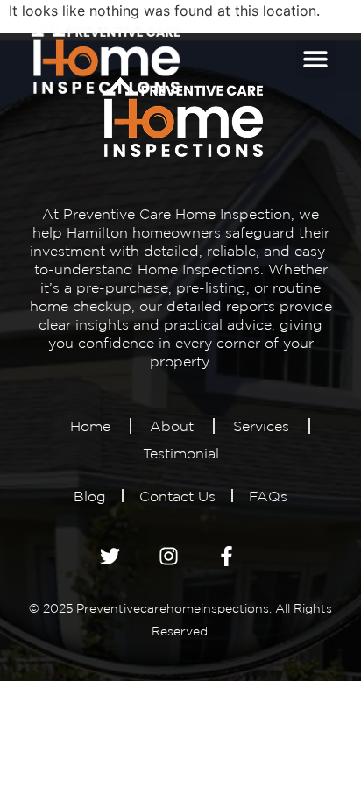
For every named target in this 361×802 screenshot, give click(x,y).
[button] (316, 58)
